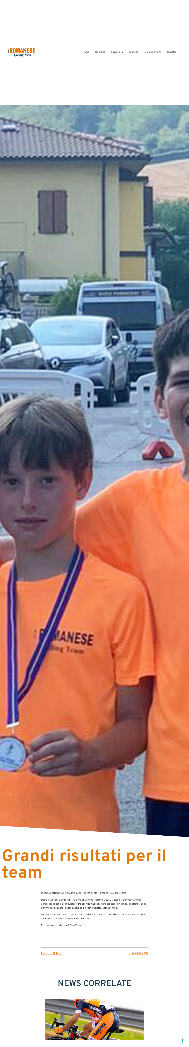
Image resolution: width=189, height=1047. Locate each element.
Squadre (115, 52)
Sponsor (133, 52)
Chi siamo (100, 52)
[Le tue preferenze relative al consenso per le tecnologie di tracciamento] (182, 1040)
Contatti (171, 52)
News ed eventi (152, 52)
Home (86, 52)
